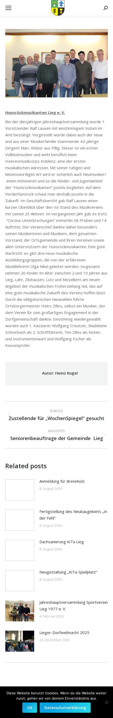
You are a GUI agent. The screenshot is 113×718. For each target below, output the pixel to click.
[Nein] (106, 702)
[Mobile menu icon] (8, 8)
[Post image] (19, 489)
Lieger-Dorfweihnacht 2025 (64, 632)
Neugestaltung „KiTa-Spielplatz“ (68, 572)
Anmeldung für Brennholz (62, 481)
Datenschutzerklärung (65, 707)
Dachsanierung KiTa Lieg (61, 541)
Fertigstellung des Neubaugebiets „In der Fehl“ (73, 515)
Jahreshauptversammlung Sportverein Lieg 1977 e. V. (73, 605)
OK (29, 707)
